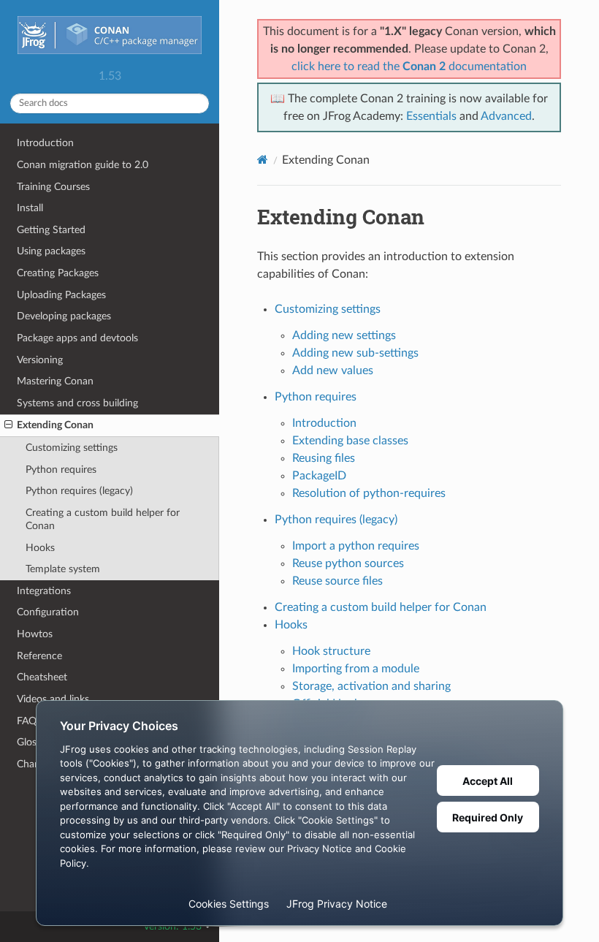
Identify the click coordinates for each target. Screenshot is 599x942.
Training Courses (53, 186)
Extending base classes (350, 441)
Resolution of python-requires (369, 493)
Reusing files (323, 458)
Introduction (45, 142)
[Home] (262, 159)
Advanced (506, 116)
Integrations (44, 590)
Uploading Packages (61, 294)
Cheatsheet (42, 677)
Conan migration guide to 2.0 (82, 164)
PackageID (319, 476)
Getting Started (51, 229)
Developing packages (64, 316)
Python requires (61, 469)
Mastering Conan (55, 381)
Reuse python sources (348, 563)
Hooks (40, 547)
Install (30, 207)
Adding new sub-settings (355, 353)
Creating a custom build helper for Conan (103, 519)
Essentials (431, 116)
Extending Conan (55, 424)
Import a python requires (355, 546)
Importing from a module (355, 669)
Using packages (51, 251)
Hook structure (331, 651)
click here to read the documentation (409, 66)
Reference (39, 655)
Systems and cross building (77, 403)
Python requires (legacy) (79, 490)
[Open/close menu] (8, 425)
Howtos (35, 633)
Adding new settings (344, 335)
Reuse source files (337, 581)
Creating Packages (58, 272)
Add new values (332, 370)
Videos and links (53, 699)
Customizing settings (72, 447)
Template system (63, 568)
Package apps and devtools (77, 338)
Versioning (40, 359)
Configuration (48, 612)
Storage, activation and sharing (371, 686)
